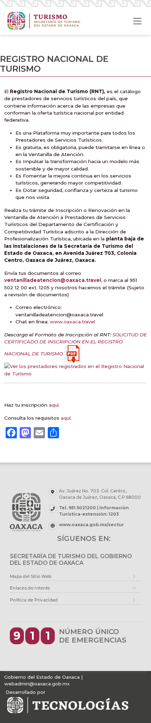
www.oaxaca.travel (71, 321)
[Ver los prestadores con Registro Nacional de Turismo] (75, 369)
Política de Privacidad (34, 599)
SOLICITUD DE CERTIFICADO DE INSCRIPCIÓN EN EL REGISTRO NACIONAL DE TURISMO (75, 344)
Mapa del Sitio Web (30, 576)
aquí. (66, 418)
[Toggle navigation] (137, 21)
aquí (54, 405)
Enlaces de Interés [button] (30, 587)
